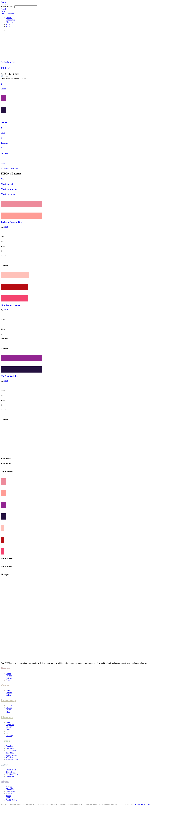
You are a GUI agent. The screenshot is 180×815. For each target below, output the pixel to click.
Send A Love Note (8, 62)
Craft (8, 722)
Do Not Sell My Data (142, 804)
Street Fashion (11, 755)
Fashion (9, 727)
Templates (4, 143)
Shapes (8, 680)
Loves (3, 163)
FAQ (8, 798)
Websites (9, 757)
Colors (8, 674)
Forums (9, 705)
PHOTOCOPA (12, 774)
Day (16, 168)
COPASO (10, 776)
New (3, 179)
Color (3, 133)
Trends (8, 24)
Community (10, 20)
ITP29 (6, 68)
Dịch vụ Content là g (11, 222)
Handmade (10, 748)
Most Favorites (8, 194)
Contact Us (10, 791)
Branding (9, 746)
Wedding (9, 736)
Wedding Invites (12, 759)
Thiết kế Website (9, 376)
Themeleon (10, 772)
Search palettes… (7, 7)
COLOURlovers (7, 13)
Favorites (4, 153)
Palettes (3, 89)
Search (3, 9)
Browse (9, 18)
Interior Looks (11, 750)
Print (8, 731)
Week (12, 168)
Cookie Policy (11, 800)
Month (6, 168)
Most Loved (7, 184)
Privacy (9, 793)
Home (8, 729)
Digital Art (10, 725)
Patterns (4, 122)
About (5, 781)
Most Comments (9, 189)
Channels (9, 22)
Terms (8, 796)
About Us (9, 789)
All (2, 168)
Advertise (9, 787)
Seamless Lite (11, 770)
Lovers (8, 710)
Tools (8, 26)
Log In (3, 2)
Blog (8, 712)
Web (7, 733)
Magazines (10, 753)
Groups (9, 708)
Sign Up (4, 4)
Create (3, 11)
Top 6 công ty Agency (12, 305)
